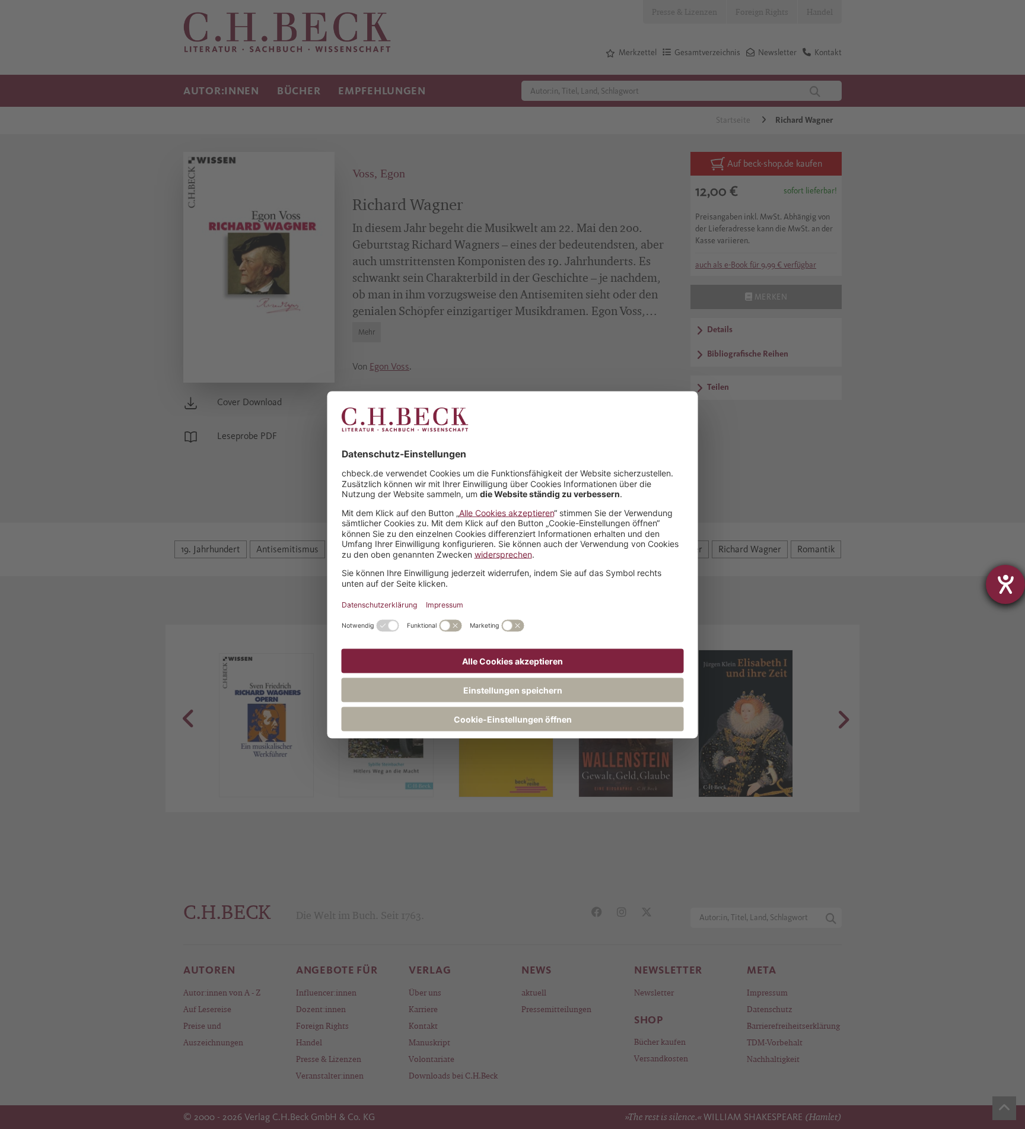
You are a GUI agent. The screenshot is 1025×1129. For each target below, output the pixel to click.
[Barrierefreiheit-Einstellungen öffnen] (1005, 584)
